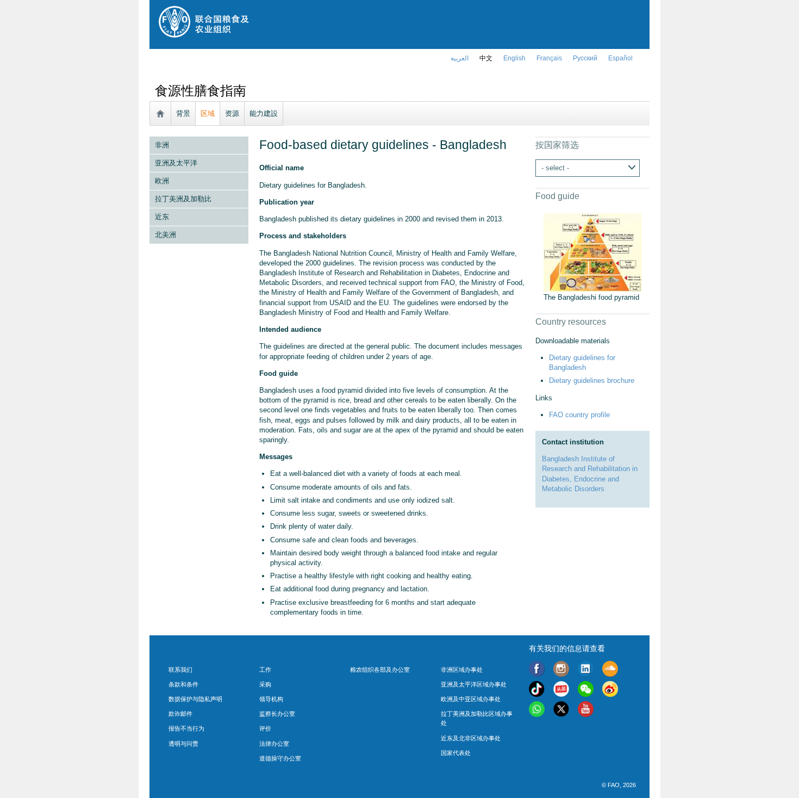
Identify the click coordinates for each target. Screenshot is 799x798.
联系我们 (180, 669)
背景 (183, 113)
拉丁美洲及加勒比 (183, 199)
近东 (162, 217)
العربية (460, 58)
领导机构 (271, 699)
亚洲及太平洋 (176, 163)
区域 (208, 113)
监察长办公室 (277, 713)
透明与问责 (183, 743)
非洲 (162, 145)
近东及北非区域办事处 (471, 738)
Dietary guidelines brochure (591, 380)
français (549, 58)
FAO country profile (579, 415)
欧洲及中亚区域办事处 (471, 699)
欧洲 (162, 181)
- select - (555, 168)
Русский (585, 58)
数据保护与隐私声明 (195, 699)
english (514, 58)
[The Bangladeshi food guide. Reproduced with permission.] (593, 286)
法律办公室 (274, 743)
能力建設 (263, 113)
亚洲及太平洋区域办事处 (474, 684)
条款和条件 (183, 684)
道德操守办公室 (280, 758)
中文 (485, 58)
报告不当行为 (186, 728)
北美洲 (165, 235)
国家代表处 (456, 753)
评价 (265, 728)
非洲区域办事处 (462, 669)
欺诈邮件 (180, 713)
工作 (265, 669)
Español (620, 58)
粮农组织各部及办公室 (380, 669)
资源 (232, 113)
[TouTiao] (561, 690)
